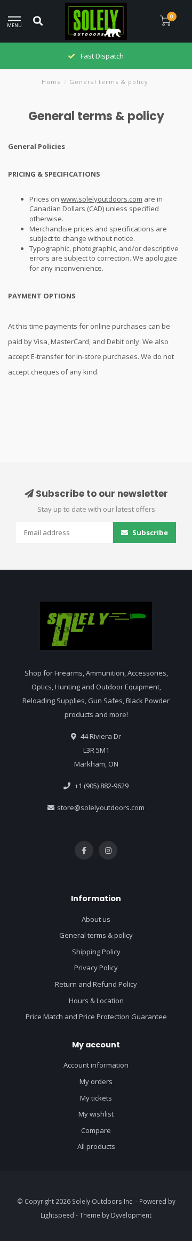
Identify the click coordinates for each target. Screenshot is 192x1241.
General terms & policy (96, 935)
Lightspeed (57, 1215)
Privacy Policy (96, 967)
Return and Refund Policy (96, 984)
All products (96, 1146)
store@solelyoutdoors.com (101, 807)
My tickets (96, 1098)
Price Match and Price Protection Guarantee (96, 1016)
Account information (96, 1065)
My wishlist (96, 1114)
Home (51, 82)
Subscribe (149, 532)
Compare (96, 1130)
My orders (96, 1081)
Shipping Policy (96, 951)
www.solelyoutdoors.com (101, 199)
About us (96, 919)
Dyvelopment (131, 1215)
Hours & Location (96, 1000)
